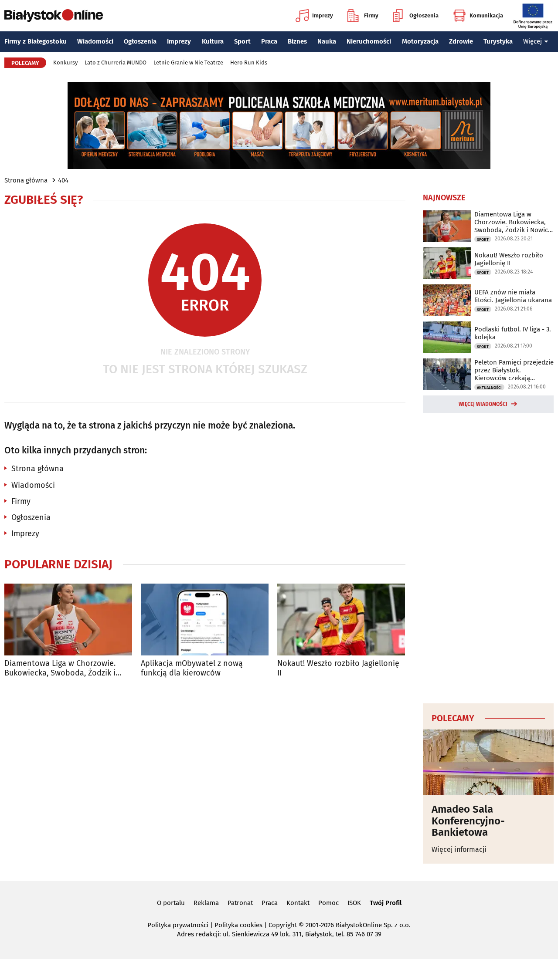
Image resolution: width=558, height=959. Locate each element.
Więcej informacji (459, 849)
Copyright (283, 925)
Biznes (297, 41)
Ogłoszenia (424, 15)
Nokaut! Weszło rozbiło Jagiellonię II (338, 668)
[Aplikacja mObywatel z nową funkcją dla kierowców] (205, 619)
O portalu (171, 903)
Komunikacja (486, 15)
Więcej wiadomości (483, 404)
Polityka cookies (238, 925)
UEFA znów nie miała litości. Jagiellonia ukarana (513, 296)
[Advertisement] (488, 556)
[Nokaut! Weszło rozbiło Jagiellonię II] (341, 619)
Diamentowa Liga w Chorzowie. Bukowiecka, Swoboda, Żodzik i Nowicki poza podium (60, 668)
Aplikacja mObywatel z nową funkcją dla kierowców (192, 668)
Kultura (213, 41)
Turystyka (498, 41)
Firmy (371, 15)
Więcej (532, 41)
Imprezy (322, 15)
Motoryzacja (420, 41)
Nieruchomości (369, 41)
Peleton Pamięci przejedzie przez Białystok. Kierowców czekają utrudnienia (514, 370)
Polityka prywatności (177, 925)
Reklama (206, 903)
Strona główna (26, 180)
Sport (242, 41)
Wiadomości (95, 41)
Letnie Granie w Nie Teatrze (188, 62)
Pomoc (328, 903)
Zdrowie (461, 41)
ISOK (354, 903)
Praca (269, 41)
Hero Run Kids (248, 62)
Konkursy (65, 62)
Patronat (240, 903)
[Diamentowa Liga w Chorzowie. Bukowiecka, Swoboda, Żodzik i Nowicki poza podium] (68, 619)
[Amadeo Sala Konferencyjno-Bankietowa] (488, 762)
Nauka (326, 41)
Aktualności (489, 387)
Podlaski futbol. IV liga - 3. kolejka (512, 333)
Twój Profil (385, 903)
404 (63, 180)
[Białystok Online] (53, 15)
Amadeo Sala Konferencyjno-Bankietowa (468, 821)
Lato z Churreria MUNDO (115, 62)
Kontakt (298, 903)
